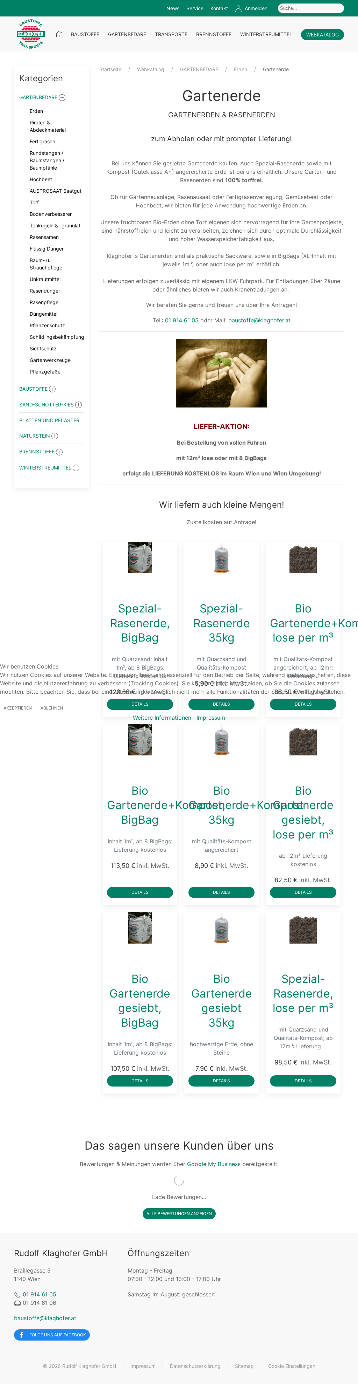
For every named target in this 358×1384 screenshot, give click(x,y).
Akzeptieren (17, 708)
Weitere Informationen (162, 717)
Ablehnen (52, 708)
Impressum (210, 717)
